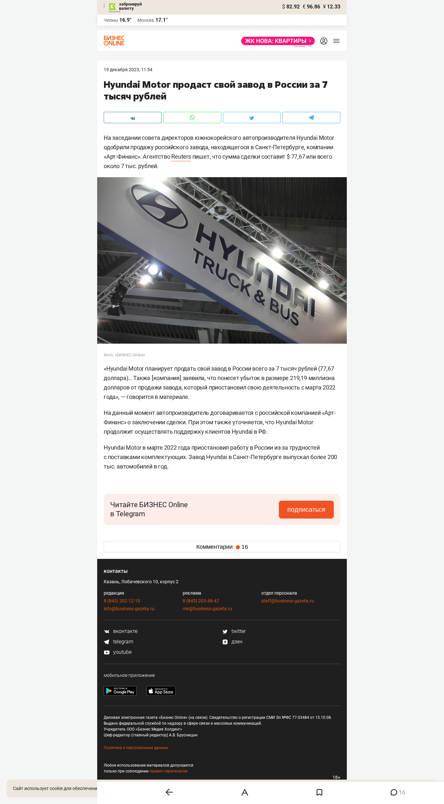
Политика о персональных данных (136, 747)
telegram (122, 642)
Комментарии (222, 547)
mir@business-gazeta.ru (207, 608)
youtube (122, 652)
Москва (145, 20)
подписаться (306, 509)
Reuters (181, 156)
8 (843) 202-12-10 (122, 600)
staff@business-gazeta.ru (287, 600)
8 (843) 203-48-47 (201, 600)
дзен (236, 642)
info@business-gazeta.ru (129, 608)
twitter (238, 631)
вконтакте (124, 631)
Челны (111, 20)
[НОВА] (276, 41)
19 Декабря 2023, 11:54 (128, 69)
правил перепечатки (169, 771)
